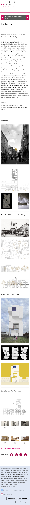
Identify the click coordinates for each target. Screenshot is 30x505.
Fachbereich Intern (22, 2)
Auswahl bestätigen (22, 502)
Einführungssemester (12, 11)
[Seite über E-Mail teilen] (11, 456)
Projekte (3, 11)
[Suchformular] (9, 2)
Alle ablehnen (11, 498)
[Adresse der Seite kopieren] (25, 456)
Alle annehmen (23, 498)
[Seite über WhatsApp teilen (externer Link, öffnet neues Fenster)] (16, 456)
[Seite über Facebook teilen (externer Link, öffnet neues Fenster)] (20, 456)
